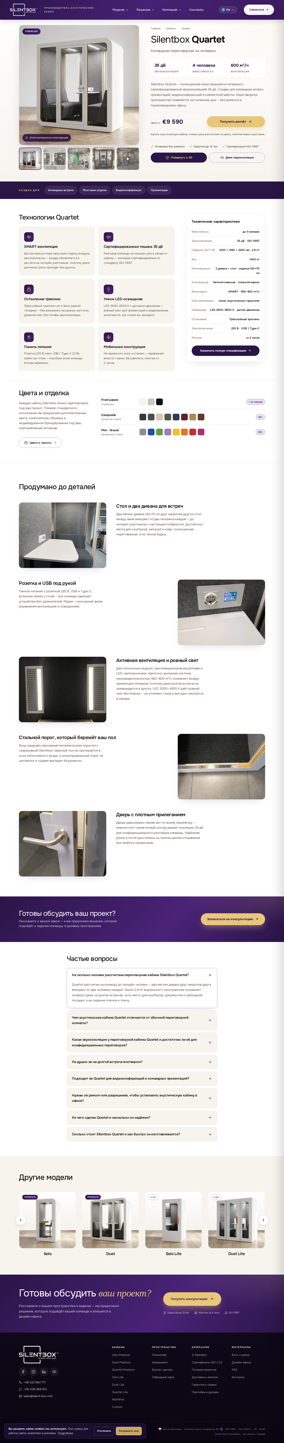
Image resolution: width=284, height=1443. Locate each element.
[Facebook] (23, 1372)
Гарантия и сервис (204, 1384)
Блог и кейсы (240, 1355)
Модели (118, 10)
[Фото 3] (79, 159)
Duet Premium (121, 1362)
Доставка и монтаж (205, 1377)
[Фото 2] (54, 159)
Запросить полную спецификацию (223, 350)
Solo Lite (117, 1377)
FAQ (234, 1369)
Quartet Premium (123, 1369)
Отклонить (104, 1431)
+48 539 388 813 (35, 1389)
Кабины (170, 28)
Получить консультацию (189, 1299)
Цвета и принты (43, 443)
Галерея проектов (204, 1369)
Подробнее (65, 1433)
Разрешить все (129, 1431)
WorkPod (118, 1399)
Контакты (196, 10)
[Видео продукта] (128, 159)
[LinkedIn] (44, 1372)
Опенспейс (159, 1355)
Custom (117, 1407)
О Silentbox (199, 1355)
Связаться (256, 9)
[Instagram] (33, 1372)
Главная (155, 28)
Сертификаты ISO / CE (207, 1362)
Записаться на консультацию (230, 919)
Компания (169, 10)
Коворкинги (160, 1362)
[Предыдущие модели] (21, 1220)
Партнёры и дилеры (205, 1392)
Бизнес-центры (162, 1369)
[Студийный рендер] (30, 159)
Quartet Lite (120, 1392)
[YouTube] (54, 1372)
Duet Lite (118, 1384)
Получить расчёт (233, 122)
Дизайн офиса (241, 1362)
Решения (143, 10)
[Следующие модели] (263, 1220)
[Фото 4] (103, 159)
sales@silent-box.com (38, 1396)
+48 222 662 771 (34, 1382)
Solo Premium (121, 1355)
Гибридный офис (163, 1377)
